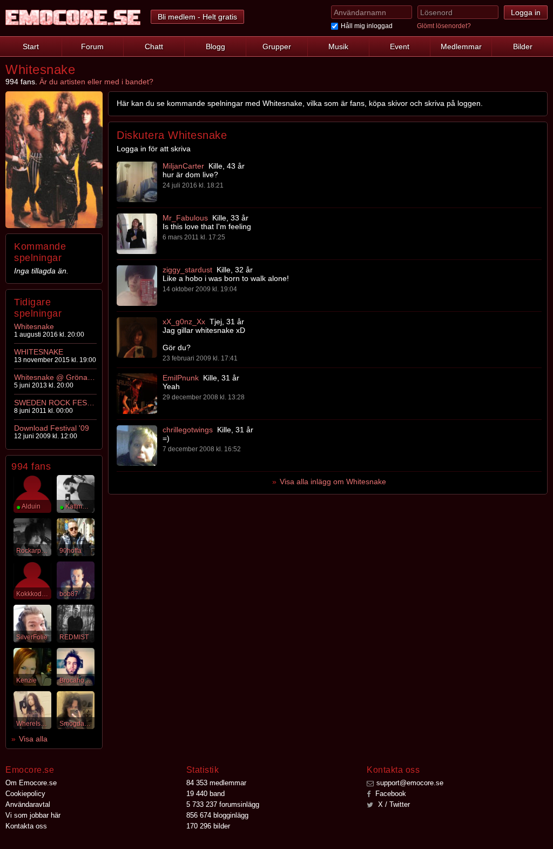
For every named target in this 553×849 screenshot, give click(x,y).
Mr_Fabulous (185, 217)
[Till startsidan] (72, 17)
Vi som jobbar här (32, 815)
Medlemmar (461, 46)
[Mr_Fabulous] (137, 233)
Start (31, 46)
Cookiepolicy (25, 794)
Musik (338, 46)
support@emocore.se (409, 783)
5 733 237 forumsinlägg (222, 804)
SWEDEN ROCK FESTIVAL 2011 (54, 402)
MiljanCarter (183, 166)
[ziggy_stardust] (137, 285)
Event (399, 46)
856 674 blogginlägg (217, 815)
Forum (92, 46)
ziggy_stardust (187, 269)
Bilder (522, 46)
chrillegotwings (188, 429)
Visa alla (33, 738)
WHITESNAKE (38, 351)
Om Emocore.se (31, 783)
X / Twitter (393, 804)
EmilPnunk (181, 377)
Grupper (276, 46)
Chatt (154, 46)
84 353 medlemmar (216, 783)
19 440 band (205, 794)
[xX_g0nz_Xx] (137, 337)
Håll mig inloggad (367, 26)
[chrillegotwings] (137, 445)
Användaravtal (27, 804)
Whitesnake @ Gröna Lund (54, 377)
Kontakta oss (26, 826)
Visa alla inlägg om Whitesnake (333, 481)
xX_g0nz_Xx (184, 321)
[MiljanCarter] (137, 182)
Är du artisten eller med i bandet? (96, 81)
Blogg (215, 46)
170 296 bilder (208, 826)
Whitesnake (34, 326)
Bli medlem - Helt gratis (197, 16)
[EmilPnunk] (137, 393)
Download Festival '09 (51, 428)
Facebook (389, 794)
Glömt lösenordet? (444, 26)
